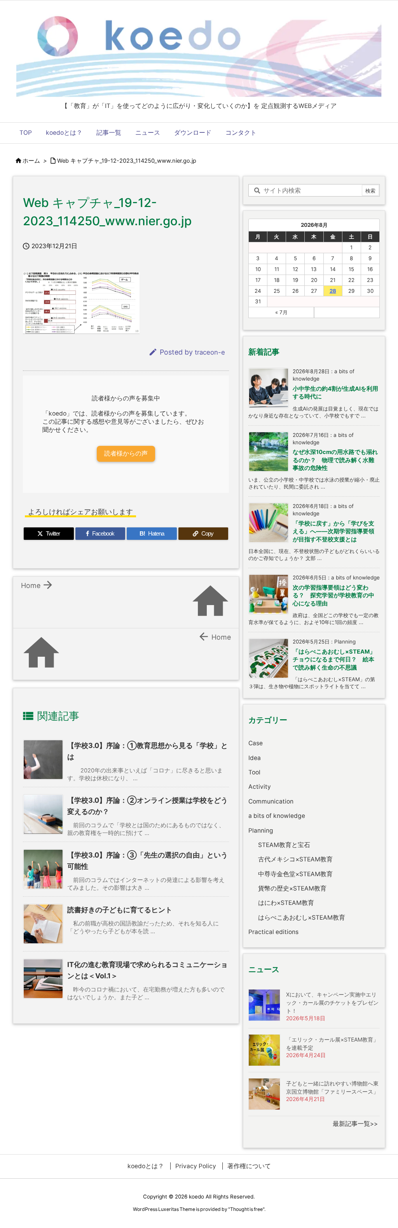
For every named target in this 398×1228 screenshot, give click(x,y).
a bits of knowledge (276, 815)
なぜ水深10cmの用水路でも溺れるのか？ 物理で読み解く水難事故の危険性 (335, 460)
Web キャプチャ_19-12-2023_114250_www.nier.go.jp (126, 160)
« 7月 (281, 312)
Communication (270, 801)
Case (255, 743)
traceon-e (210, 352)
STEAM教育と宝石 (284, 845)
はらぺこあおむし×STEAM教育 (301, 917)
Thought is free (246, 1209)
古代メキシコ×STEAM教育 (295, 859)
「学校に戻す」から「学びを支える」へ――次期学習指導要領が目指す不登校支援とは (333, 531)
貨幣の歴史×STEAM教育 (292, 888)
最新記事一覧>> (355, 1123)
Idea (254, 758)
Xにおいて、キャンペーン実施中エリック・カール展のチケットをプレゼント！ (332, 1002)
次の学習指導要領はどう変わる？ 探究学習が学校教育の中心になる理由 (333, 595)
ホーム (31, 160)
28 (333, 291)
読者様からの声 (126, 453)
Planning (260, 830)
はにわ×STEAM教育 (286, 902)
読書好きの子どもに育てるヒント (119, 910)
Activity (259, 786)
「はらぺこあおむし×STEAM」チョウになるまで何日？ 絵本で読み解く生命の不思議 (334, 659)
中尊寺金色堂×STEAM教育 (295, 874)
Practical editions (273, 932)
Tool (254, 772)
